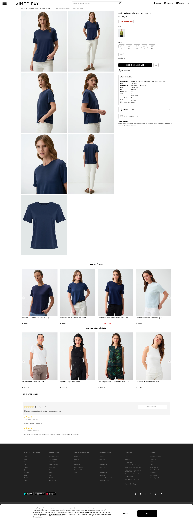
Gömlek (26, 467)
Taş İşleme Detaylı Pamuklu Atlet (70, 381)
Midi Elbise (52, 467)
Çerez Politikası (129, 476)
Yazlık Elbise (77, 457)
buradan (126, 126)
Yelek (75, 472)
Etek (25, 464)
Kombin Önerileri (53, 464)
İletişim (152, 462)
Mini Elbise (52, 478)
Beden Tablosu (154, 467)
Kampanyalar (128, 462)
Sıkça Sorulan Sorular (155, 457)
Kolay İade (153, 459)
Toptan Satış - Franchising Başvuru (134, 464)
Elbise (25, 457)
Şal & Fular (77, 464)
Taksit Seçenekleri (130, 116)
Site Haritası (153, 472)
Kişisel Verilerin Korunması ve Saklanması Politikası (133, 470)
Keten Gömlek (78, 470)
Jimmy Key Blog (130, 484)
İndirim (101, 470)
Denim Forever (103, 472)
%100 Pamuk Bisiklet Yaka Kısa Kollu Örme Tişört (113, 318)
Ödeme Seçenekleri (155, 478)
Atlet (25, 480)
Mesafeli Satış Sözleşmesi (132, 474)
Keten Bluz (77, 462)
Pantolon (26, 478)
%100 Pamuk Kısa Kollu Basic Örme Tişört (149, 318)
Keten (25, 459)
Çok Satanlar (103, 464)
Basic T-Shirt (77, 459)
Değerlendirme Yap (152, 407)
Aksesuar (26, 472)
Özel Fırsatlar (103, 467)
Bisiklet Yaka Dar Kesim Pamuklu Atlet (147, 381)
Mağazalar (127, 459)
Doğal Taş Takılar (104, 480)
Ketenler (102, 457)
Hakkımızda (128, 457)
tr (188, 3)
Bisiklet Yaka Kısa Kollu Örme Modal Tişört (73, 318)
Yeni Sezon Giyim (54, 457)
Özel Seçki (102, 475)
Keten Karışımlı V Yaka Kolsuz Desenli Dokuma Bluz (113, 381)
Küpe (50, 475)
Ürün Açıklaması (126, 77)
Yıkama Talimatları (155, 470)
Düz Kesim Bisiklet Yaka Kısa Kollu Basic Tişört (36, 318)
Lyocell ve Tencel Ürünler (106, 478)
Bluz (25, 462)
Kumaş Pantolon (54, 480)
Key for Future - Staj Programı (133, 467)
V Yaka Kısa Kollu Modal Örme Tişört (33, 381)
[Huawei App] (51, 493)
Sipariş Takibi (153, 475)
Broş (50, 472)
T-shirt (25, 475)
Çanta (51, 470)
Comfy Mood (103, 459)
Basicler (102, 462)
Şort (25, 470)
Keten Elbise (52, 462)
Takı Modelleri (53, 459)
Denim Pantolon (78, 467)
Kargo (151, 464)
